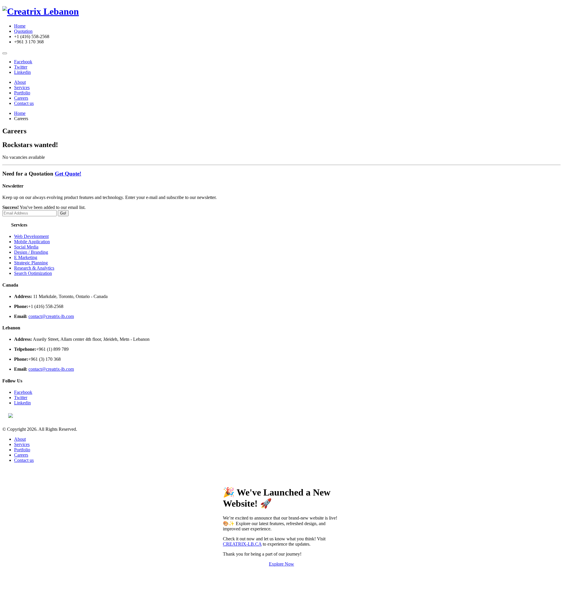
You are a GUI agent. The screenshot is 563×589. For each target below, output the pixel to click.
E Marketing (25, 257)
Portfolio (22, 92)
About (20, 82)
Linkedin (22, 72)
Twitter (20, 66)
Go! (63, 213)
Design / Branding (31, 252)
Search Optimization (33, 273)
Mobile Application (32, 241)
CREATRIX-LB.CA (242, 544)
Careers (21, 98)
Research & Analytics (34, 267)
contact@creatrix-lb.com (51, 316)
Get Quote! (68, 174)
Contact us (24, 103)
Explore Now (281, 563)
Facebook (23, 61)
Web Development (31, 236)
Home (20, 25)
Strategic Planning (31, 262)
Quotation (23, 31)
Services (22, 87)
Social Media (26, 246)
